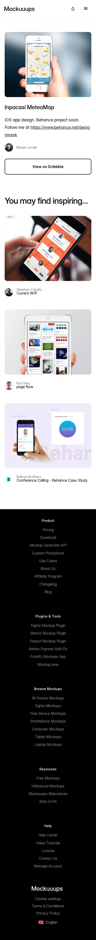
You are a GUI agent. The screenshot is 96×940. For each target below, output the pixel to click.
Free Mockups (48, 778)
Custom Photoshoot (48, 553)
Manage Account (48, 866)
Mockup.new (48, 664)
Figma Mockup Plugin (48, 625)
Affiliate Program (48, 576)
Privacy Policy (48, 913)
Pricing (48, 530)
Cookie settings (48, 899)
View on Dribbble (48, 166)
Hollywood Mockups (48, 786)
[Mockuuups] (34, 9)
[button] (73, 9)
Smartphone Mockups (48, 721)
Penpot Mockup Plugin (48, 641)
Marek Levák (27, 147)
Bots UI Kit (48, 801)
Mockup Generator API (48, 545)
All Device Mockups (48, 698)
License (48, 851)
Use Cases (48, 561)
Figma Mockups (48, 706)
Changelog (48, 584)
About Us (48, 568)
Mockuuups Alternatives (48, 794)
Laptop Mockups (48, 744)
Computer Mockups (48, 729)
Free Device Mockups (48, 713)
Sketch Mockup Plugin (48, 633)
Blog (48, 592)
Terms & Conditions (48, 906)
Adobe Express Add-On (48, 649)
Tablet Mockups (48, 737)
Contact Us (48, 858)
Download (48, 537)
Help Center (48, 835)
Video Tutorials (48, 843)
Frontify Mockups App (48, 656)
